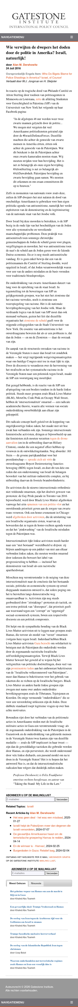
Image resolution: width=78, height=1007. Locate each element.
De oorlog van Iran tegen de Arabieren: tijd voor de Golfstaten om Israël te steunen (36, 920)
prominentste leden (22, 668)
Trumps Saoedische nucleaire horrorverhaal (33, 933)
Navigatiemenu (12, 37)
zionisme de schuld (35, 320)
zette (38, 99)
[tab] (17, 884)
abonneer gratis (59, 857)
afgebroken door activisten (28, 517)
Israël (30, 806)
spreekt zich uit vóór (40, 459)
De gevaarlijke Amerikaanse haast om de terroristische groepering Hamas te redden (38, 835)
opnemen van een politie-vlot (44, 504)
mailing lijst (47, 860)
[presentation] (17, 883)
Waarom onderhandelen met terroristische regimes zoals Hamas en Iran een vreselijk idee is (36, 962)
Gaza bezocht (42, 643)
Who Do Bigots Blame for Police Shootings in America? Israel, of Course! (39, 75)
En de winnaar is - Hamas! (29, 846)
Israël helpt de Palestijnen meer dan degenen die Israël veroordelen (42, 827)
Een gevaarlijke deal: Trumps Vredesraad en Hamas (37, 906)
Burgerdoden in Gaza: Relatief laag (33, 850)
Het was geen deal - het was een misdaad (38, 817)
